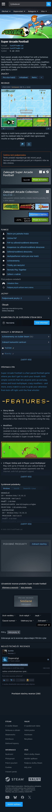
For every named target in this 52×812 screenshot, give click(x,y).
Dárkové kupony (12, 743)
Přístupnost (10, 758)
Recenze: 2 (11, 653)
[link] (23, 220)
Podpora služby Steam (33, 763)
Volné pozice (29, 730)
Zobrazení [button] (42, 621)
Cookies (8, 767)
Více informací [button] (42, 323)
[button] (6, 11)
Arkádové (23, 77)
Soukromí (9, 754)
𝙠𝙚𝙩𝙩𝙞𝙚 (11, 651)
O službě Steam (11, 726)
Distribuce (9, 739)
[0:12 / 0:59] (26, 103)
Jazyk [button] (37, 615)
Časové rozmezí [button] (8, 621)
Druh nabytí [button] (24, 615)
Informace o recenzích (10, 587)
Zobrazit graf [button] (42, 625)
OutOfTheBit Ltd (16, 45)
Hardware (28, 734)
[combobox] (27, 4)
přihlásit (20, 138)
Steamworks (10, 734)
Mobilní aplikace (14, 804)
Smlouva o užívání (12, 730)
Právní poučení (11, 763)
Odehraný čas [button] (26, 621)
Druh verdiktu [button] (8, 615)
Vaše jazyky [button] (12, 632)
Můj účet (27, 767)
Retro (34, 77)
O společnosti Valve (32, 726)
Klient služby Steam (32, 754)
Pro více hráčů (9, 77)
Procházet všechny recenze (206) (26, 693)
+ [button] (41, 77)
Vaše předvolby (26, 587)
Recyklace (28, 739)
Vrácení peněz (11, 772)
